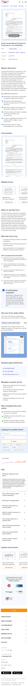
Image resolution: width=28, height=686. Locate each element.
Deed (11, 444)
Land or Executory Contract (19, 450)
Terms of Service (14, 682)
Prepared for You (6, 634)
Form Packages (6, 617)
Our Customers (6, 638)
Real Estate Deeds (9, 368)
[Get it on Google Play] (17, 672)
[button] (25, 2)
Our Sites (4, 642)
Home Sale (4, 444)
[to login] (22, 2)
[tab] (11, 323)
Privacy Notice (21, 682)
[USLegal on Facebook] (5, 650)
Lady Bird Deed (5, 447)
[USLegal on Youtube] (11, 650)
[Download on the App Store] (6, 672)
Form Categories (6, 621)
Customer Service (6, 625)
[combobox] (14, 433)
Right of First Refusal (6, 450)
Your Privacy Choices (5, 682)
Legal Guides (5, 629)
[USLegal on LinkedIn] (8, 650)
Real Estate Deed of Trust (11, 374)
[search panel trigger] (19, 2)
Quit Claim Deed (9, 371)
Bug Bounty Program (17, 684)
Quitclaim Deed (19, 444)
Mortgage (14, 447)
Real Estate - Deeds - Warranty (17, 52)
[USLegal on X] (2, 650)
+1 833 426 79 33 (6, 656)
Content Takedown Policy (6, 684)
